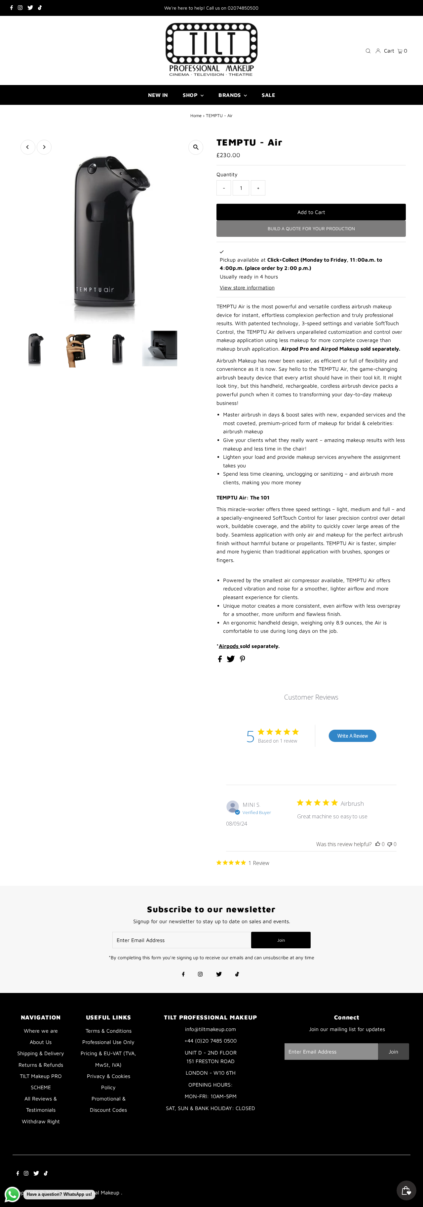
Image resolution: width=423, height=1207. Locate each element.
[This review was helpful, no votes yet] (377, 844)
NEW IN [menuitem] (158, 95)
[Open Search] (368, 50)
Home (196, 115)
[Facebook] (12, 8)
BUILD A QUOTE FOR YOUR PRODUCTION (311, 228)
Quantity (227, 174)
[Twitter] (30, 8)
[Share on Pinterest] (242, 660)
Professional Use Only (108, 1042)
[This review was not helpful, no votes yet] (389, 844)
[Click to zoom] (195, 147)
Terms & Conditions (109, 1031)
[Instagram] (20, 8)
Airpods (229, 646)
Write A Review (352, 736)
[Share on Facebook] (220, 660)
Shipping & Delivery (40, 1053)
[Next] (44, 147)
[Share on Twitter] (232, 660)
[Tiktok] (39, 8)
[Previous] (27, 147)
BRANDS (230, 95)
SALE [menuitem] (268, 95)
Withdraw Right (41, 1121)
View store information (247, 287)
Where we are (41, 1031)
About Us (41, 1042)
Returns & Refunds (41, 1065)
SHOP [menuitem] (191, 95)
